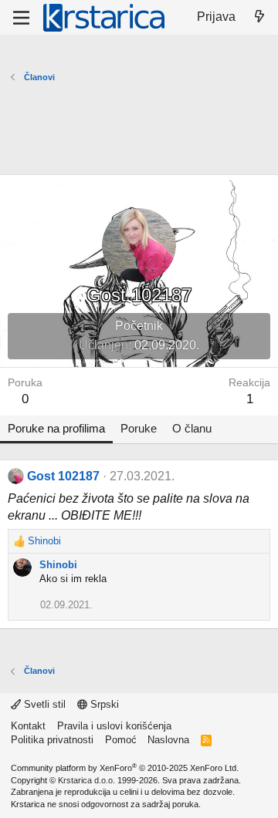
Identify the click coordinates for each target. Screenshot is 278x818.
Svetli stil (43, 704)
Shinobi (58, 565)
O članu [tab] (192, 428)
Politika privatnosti (52, 740)
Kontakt (28, 726)
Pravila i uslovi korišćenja (114, 726)
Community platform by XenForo (125, 768)
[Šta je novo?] (259, 17)
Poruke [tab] (138, 428)
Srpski (103, 704)
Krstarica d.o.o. (86, 780)
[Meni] (21, 17)
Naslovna (168, 740)
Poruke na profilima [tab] (56, 428)
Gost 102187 (63, 476)
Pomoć (121, 740)
